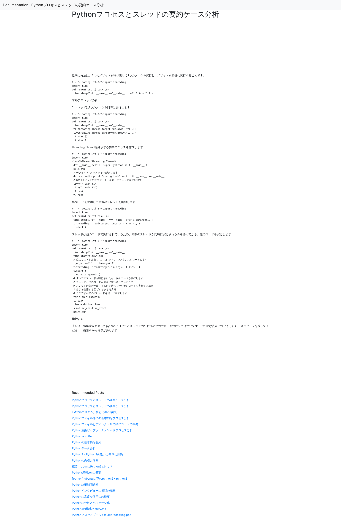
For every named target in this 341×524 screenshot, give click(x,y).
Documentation (15, 5)
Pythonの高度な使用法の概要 (91, 496)
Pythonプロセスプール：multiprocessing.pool (102, 515)
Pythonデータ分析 (84, 448)
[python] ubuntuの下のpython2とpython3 (99, 478)
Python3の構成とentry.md (89, 508)
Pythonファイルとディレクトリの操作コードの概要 (105, 424)
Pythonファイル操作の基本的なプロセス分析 (101, 418)
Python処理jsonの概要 (86, 472)
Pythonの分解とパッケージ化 (91, 502)
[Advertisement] (276, 130)
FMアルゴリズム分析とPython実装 (94, 412)
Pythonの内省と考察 (85, 460)
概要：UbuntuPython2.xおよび (92, 466)
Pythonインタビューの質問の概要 (93, 490)
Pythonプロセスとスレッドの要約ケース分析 (67, 5)
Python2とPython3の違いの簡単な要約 (97, 454)
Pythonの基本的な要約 (86, 442)
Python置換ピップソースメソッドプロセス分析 (102, 430)
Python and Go (82, 436)
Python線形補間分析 (85, 484)
